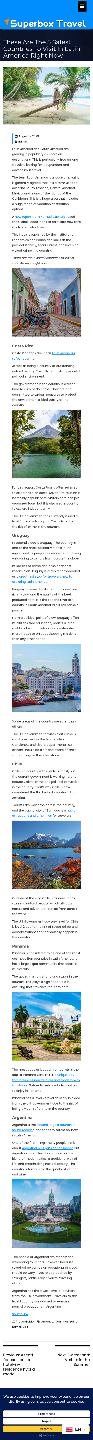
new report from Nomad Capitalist (41, 217)
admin (22, 141)
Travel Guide (25, 1321)
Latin (73, 1321)
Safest (16, 1327)
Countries (62, 1321)
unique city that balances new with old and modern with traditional (46, 1080)
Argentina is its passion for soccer (47, 1148)
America (47, 1321)
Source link (20, 1314)
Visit (25, 1327)
